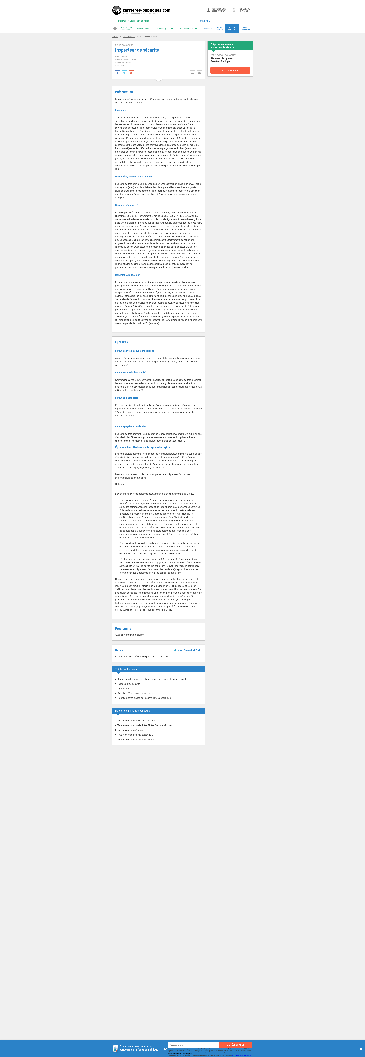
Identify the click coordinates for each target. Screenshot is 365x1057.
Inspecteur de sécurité (129, 684)
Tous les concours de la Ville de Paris (136, 720)
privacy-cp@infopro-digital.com (242, 1055)
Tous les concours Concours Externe (135, 739)
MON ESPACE (244, 10)
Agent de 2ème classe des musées (135, 693)
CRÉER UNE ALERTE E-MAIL (189, 650)
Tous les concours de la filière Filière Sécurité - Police (144, 725)
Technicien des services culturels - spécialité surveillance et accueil (152, 679)
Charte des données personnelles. (180, 1053)
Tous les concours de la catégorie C (135, 735)
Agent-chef (123, 688)
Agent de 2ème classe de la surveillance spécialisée (144, 698)
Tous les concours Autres (130, 730)
